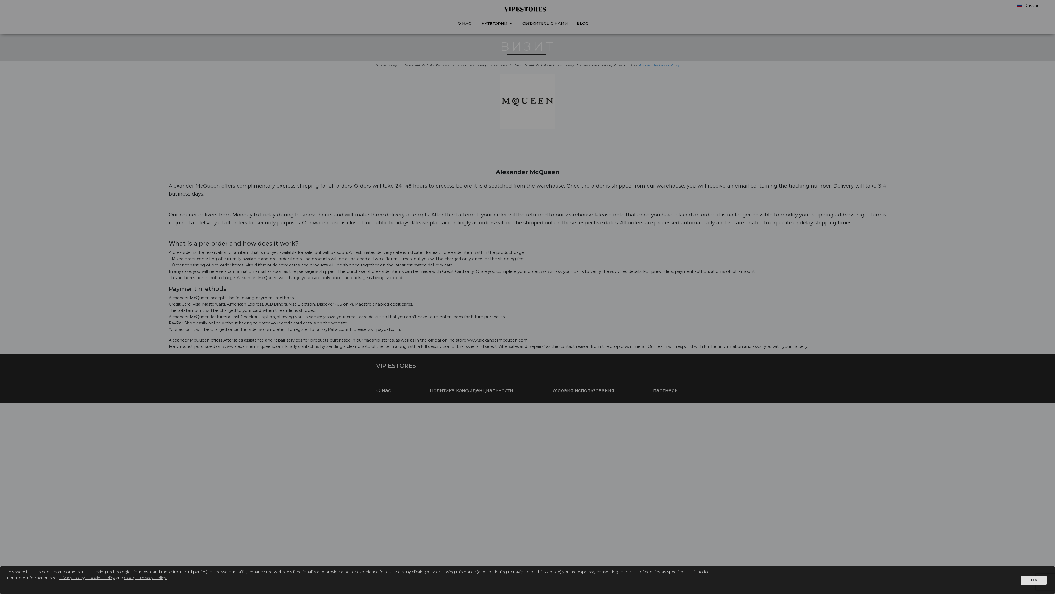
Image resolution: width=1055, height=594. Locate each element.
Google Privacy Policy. (145, 577)
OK (1034, 580)
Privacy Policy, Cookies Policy (87, 577)
